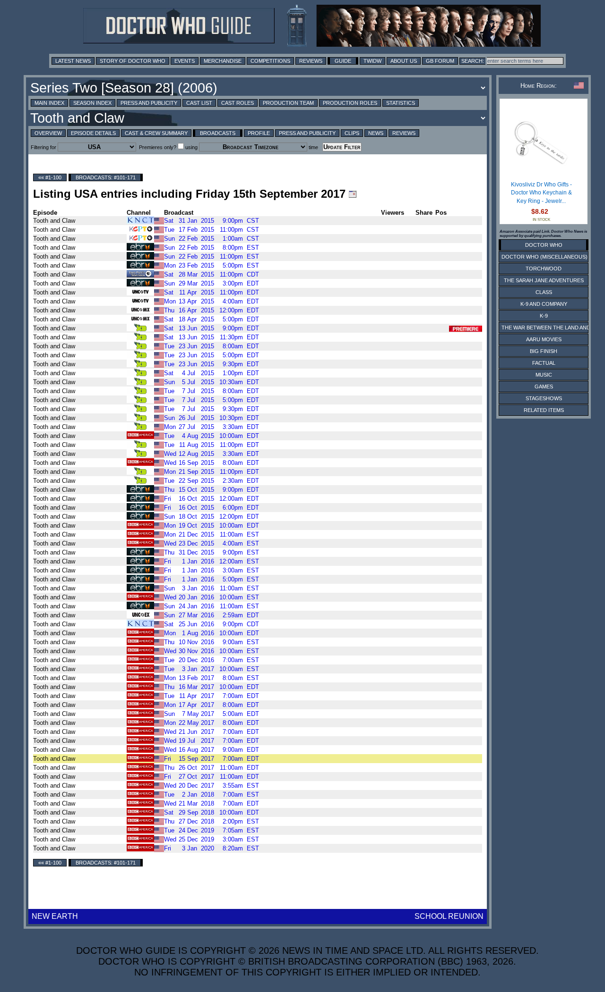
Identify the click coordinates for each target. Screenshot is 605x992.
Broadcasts (217, 133)
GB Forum (440, 61)
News (375, 133)
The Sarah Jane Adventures (544, 280)
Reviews (310, 61)
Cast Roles (237, 103)
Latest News (73, 61)
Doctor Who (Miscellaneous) (544, 257)
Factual (543, 363)
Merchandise (223, 61)
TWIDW (372, 61)
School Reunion (449, 916)
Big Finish (543, 351)
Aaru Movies (544, 339)
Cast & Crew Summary (156, 133)
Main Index (49, 103)
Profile (259, 133)
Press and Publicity (149, 103)
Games (544, 386)
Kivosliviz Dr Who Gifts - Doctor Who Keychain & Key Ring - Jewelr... (541, 192)
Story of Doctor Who (132, 61)
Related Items (544, 410)
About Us (403, 61)
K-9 (544, 316)
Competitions (270, 61)
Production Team (288, 103)
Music (544, 375)
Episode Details (93, 133)
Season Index (92, 103)
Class (544, 292)
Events (184, 61)
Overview (48, 133)
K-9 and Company (543, 304)
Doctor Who (543, 245)
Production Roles (350, 103)
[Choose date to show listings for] (352, 194)
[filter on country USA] (159, 220)
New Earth (55, 916)
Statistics (400, 103)
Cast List (199, 103)
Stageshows (544, 398)
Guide (343, 61)
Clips (352, 133)
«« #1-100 (49, 177)
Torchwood (544, 268)
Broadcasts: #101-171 (106, 177)
